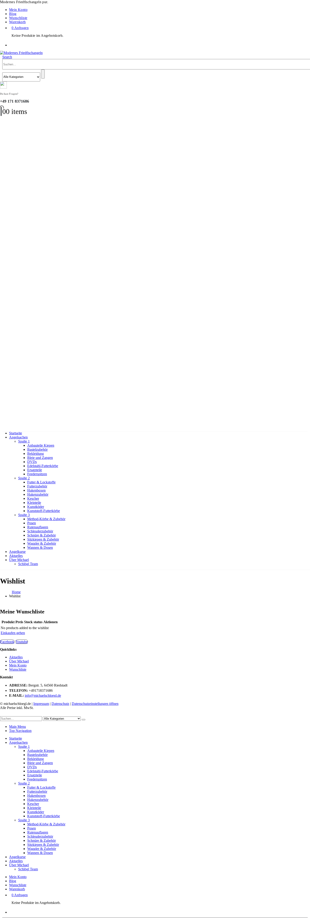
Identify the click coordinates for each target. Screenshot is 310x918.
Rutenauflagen (37, 527)
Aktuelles (16, 556)
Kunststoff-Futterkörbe (43, 511)
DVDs (32, 462)
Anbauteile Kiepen (40, 445)
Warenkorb (17, 22)
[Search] (43, 74)
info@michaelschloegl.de (43, 695)
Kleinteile (34, 503)
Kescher (33, 498)
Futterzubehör (37, 486)
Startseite (15, 433)
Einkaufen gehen (13, 633)
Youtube (22, 642)
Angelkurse (17, 552)
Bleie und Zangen (40, 458)
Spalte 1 (24, 441)
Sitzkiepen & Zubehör (43, 539)
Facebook (7, 642)
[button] (7, 57)
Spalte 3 (24, 515)
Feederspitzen (37, 474)
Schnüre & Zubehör (41, 535)
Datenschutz (60, 704)
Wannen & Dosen (40, 547)
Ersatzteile (34, 470)
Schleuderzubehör (40, 531)
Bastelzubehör (37, 449)
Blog (13, 14)
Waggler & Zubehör (41, 543)
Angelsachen (18, 437)
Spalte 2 (24, 478)
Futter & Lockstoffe (41, 482)
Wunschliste (18, 18)
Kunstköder (35, 507)
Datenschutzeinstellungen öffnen (95, 704)
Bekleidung (35, 453)
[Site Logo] (21, 53)
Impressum (41, 704)
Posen (31, 523)
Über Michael (19, 560)
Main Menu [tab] (17, 726)
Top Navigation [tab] (20, 731)
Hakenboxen (36, 490)
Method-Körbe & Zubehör (46, 519)
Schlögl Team (28, 564)
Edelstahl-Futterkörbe (42, 466)
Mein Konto (18, 10)
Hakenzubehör (37, 494)
